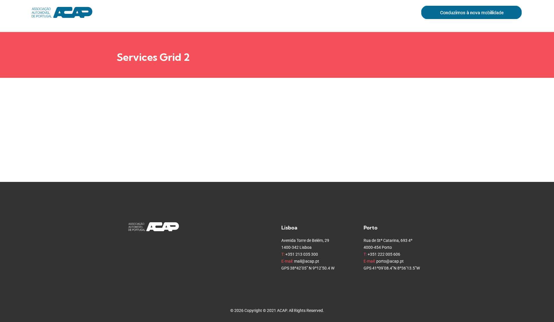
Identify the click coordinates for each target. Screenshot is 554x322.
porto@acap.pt (390, 261)
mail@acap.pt (306, 261)
